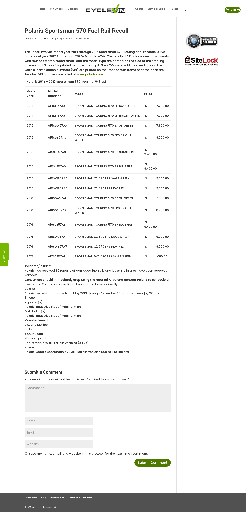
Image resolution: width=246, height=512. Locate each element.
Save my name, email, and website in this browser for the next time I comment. (88, 453)
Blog (175, 9)
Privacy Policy (57, 497)
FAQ (43, 497)
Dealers (73, 9)
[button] (4, 256)
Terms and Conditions (80, 497)
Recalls (67, 38)
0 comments (81, 38)
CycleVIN (33, 38)
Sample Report (157, 9)
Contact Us (31, 497)
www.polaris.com (90, 74)
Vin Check (56, 9)
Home (42, 9)
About (139, 9)
